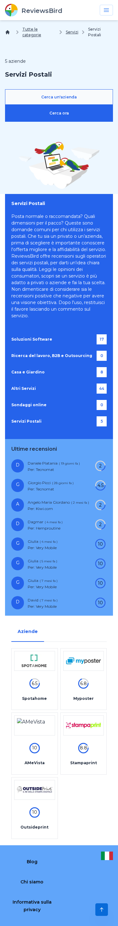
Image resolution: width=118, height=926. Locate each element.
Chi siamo (31, 882)
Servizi (72, 32)
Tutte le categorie (31, 32)
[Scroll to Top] (101, 909)
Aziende (28, 631)
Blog (32, 861)
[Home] (9, 32)
